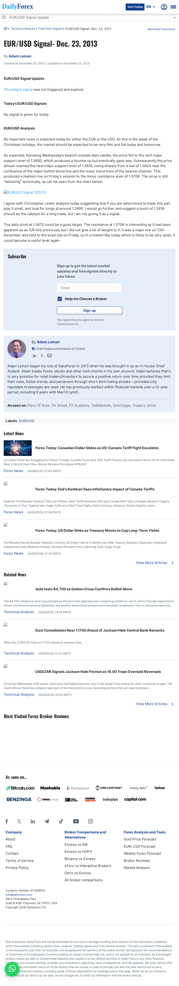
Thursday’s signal (18, 89)
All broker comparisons (84, 880)
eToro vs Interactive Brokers (88, 866)
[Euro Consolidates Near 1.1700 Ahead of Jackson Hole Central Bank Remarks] (18, 625)
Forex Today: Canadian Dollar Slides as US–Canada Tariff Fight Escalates (96, 448)
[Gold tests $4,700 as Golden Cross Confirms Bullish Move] (18, 584)
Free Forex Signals (50, 28)
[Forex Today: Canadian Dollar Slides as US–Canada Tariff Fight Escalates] (18, 454)
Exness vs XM (76, 844)
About (10, 839)
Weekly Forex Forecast (142, 853)
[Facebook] (7, 821)
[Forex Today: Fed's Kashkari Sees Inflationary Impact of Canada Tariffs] (18, 484)
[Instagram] (90, 821)
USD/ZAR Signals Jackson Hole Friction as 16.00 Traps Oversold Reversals (98, 671)
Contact (12, 853)
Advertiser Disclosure (161, 29)
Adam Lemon (48, 342)
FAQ (9, 846)
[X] (19, 821)
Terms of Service (20, 860)
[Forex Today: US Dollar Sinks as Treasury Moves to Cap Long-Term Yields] (18, 525)
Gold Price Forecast (140, 839)
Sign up (89, 310)
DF (5, 29)
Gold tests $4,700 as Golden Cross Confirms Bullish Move (83, 589)
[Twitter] (42, 355)
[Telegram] (46, 821)
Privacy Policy (17, 867)
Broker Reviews (137, 860)
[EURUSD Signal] (89, 192)
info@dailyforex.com (19, 894)
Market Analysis (137, 867)
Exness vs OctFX (78, 851)
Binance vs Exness (80, 859)
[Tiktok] (61, 821)
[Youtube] (76, 821)
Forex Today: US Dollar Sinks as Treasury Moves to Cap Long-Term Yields (97, 530)
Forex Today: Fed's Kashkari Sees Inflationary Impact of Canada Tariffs (95, 489)
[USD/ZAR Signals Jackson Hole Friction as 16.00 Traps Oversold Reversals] (18, 666)
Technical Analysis (23, 28)
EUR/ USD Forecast (139, 846)
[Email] (49, 355)
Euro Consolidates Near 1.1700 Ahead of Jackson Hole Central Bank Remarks (99, 630)
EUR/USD (26, 421)
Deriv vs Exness (78, 873)
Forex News (13, 471)
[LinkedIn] (34, 355)
